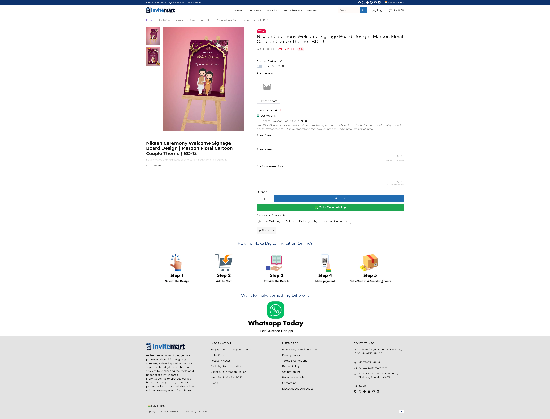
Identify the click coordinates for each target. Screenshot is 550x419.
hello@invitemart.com (372, 368)
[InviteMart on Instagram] (371, 3)
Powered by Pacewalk (195, 411)
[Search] (363, 10)
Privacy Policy (291, 355)
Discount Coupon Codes (297, 388)
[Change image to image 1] (153, 36)
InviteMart (173, 411)
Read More (184, 390)
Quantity (262, 192)
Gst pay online (291, 371)
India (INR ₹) (395, 2)
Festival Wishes (221, 360)
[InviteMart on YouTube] (375, 3)
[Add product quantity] (269, 199)
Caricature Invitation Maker (228, 371)
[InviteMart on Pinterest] (367, 3)
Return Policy (290, 366)
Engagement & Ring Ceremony (231, 349)
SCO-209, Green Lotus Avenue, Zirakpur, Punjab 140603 (378, 375)
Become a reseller (294, 377)
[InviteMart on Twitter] (363, 3)
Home (149, 20)
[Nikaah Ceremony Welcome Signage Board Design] (203, 79)
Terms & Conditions (294, 360)
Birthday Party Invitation (226, 366)
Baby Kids (217, 355)
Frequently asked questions (300, 349)
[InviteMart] (160, 10)
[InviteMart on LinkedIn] (379, 3)
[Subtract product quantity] (259, 199)
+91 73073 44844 (369, 362)
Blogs (214, 383)
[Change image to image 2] (153, 56)
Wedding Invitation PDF (226, 377)
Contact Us (289, 383)
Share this (268, 230)
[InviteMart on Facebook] (359, 3)
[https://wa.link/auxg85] (275, 318)
